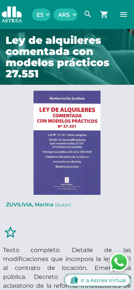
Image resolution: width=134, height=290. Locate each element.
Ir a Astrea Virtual (103, 280)
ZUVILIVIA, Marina (38, 204)
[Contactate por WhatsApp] (119, 261)
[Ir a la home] (8, 14)
